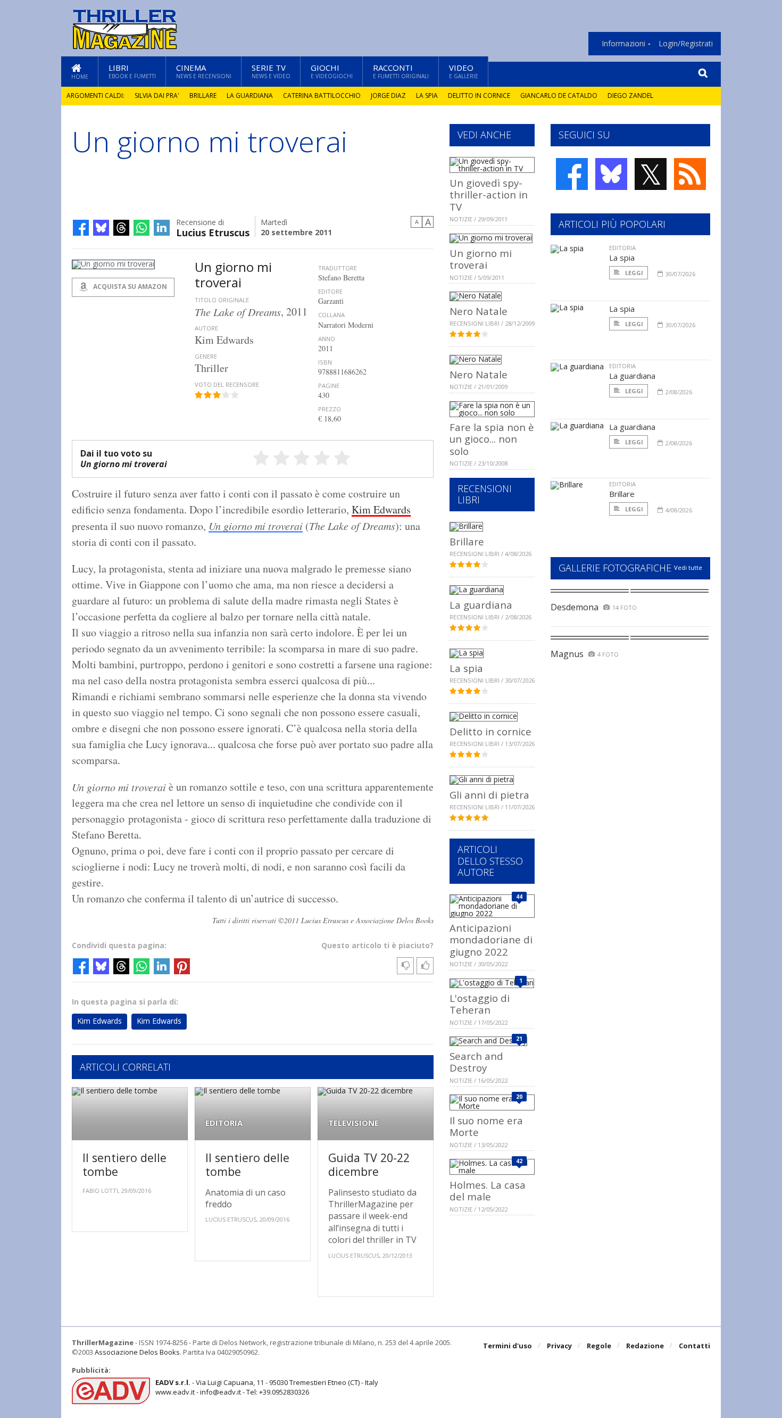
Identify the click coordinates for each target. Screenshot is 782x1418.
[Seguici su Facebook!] (572, 174)
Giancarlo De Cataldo (558, 95)
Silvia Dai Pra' (157, 95)
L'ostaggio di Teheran (480, 1003)
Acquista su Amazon (129, 286)
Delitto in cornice (479, 95)
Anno (326, 339)
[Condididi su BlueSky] (101, 228)
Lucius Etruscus (212, 231)
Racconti (401, 71)
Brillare (203, 95)
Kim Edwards (381, 509)
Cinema (203, 71)
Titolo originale (222, 300)
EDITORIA (224, 1123)
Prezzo (329, 409)
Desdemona (574, 607)
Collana (331, 315)
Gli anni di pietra (489, 794)
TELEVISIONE (353, 1123)
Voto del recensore (227, 384)
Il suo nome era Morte (486, 1126)
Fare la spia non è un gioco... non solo (492, 439)
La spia (427, 95)
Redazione (645, 1345)
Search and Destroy (476, 1061)
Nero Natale (479, 311)
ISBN (325, 362)
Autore (206, 328)
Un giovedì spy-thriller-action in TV (489, 194)
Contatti (694, 1345)
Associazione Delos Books (137, 1352)
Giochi (332, 71)
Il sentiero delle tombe (124, 1164)
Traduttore (337, 268)
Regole (599, 1345)
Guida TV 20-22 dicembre (369, 1164)
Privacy (559, 1345)
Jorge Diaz (388, 95)
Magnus (567, 654)
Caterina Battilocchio (322, 95)
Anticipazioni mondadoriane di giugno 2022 (491, 939)
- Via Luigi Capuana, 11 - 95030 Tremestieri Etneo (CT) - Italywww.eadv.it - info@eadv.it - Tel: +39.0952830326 (266, 1387)
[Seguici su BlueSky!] (611, 174)
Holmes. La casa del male (488, 1190)
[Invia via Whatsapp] (141, 228)
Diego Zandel (630, 95)
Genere (206, 356)
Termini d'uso (507, 1345)
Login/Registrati (686, 43)
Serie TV (271, 71)
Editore (330, 291)
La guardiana (250, 95)
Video (463, 71)
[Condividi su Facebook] (81, 228)
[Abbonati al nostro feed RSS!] (690, 174)
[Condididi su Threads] (121, 228)
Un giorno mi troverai (256, 526)
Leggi (633, 273)
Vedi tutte (688, 567)
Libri (132, 71)
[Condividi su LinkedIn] (162, 228)
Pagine (328, 385)
